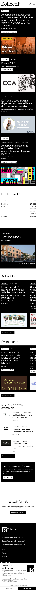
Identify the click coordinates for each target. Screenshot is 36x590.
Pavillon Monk (6, 204)
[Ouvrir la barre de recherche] (29, 4)
